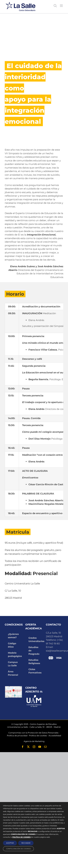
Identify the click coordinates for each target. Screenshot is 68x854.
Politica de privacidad (17, 735)
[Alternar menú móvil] (61, 5)
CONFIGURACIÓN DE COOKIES (18, 849)
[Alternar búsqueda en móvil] (55, 5)
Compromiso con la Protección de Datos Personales (33, 733)
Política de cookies (38, 735)
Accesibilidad (55, 735)
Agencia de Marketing (34, 741)
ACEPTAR (10, 843)
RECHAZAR (25, 843)
